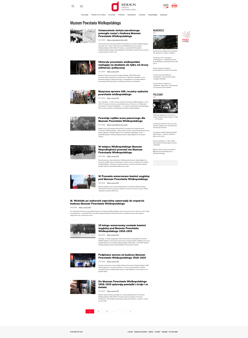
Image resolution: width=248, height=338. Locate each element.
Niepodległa (152, 15)
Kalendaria (131, 15)
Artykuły (142, 15)
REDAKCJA (151, 332)
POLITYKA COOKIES (173, 332)
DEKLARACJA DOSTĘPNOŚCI (140, 332)
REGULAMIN (164, 332)
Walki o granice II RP (113, 71)
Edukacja (163, 15)
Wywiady (84, 15)
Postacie (121, 15)
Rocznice (111, 15)
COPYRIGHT (157, 332)
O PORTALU (130, 332)
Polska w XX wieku (98, 15)
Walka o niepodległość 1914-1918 (117, 40)
